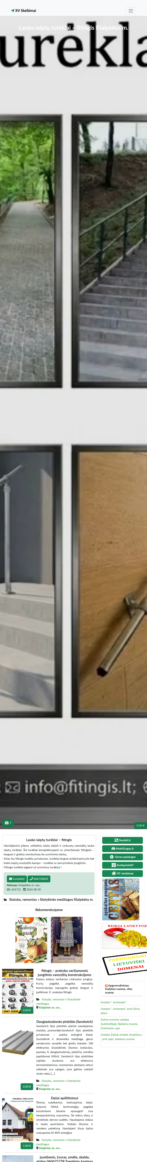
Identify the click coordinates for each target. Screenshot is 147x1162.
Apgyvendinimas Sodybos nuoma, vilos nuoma (118, 989)
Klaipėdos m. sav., (50, 1007)
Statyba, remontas (53, 999)
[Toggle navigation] (131, 10)
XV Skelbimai (25, 11)
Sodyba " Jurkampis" (113, 1002)
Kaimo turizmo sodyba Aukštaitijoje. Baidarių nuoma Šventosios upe (119, 1024)
